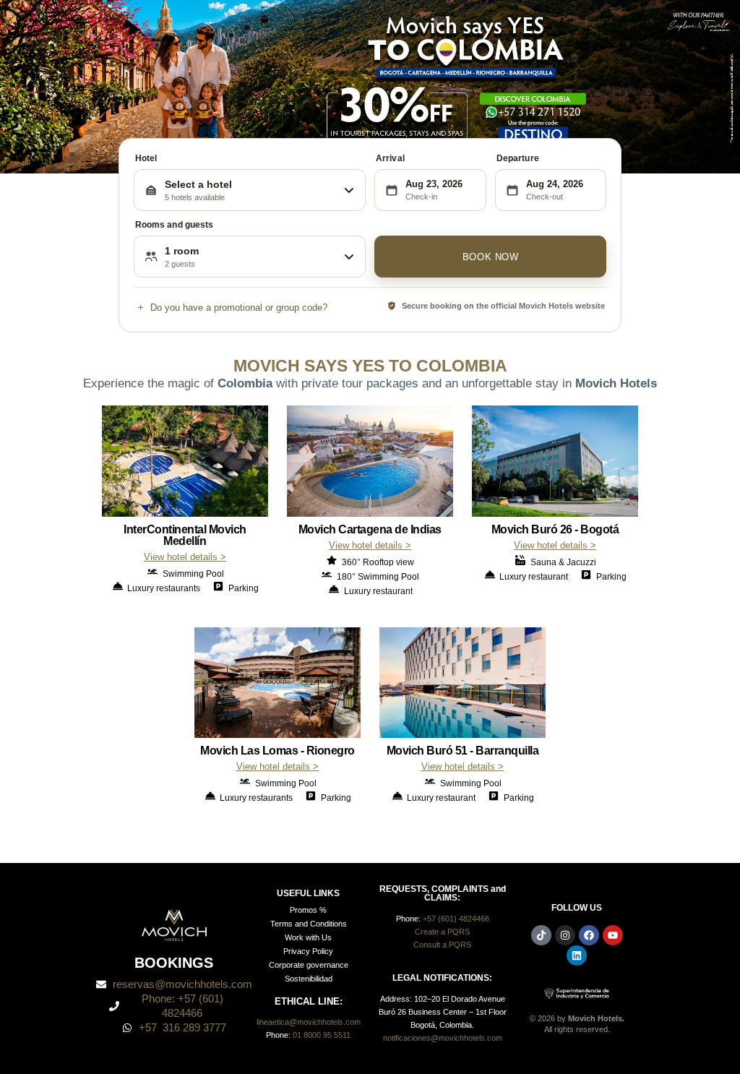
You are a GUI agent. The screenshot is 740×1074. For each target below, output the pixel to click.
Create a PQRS (442, 931)
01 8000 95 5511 (321, 1035)
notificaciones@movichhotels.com (442, 1038)
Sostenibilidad (308, 978)
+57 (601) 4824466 (456, 918)
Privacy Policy (308, 951)
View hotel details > (185, 556)
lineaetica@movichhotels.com (309, 1022)
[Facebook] (589, 935)
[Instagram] (565, 935)
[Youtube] (613, 935)
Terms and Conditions (308, 923)
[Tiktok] (541, 935)
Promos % (308, 910)
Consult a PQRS (442, 944)
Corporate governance (308, 965)
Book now (490, 257)
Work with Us (308, 937)
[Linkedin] (577, 955)
